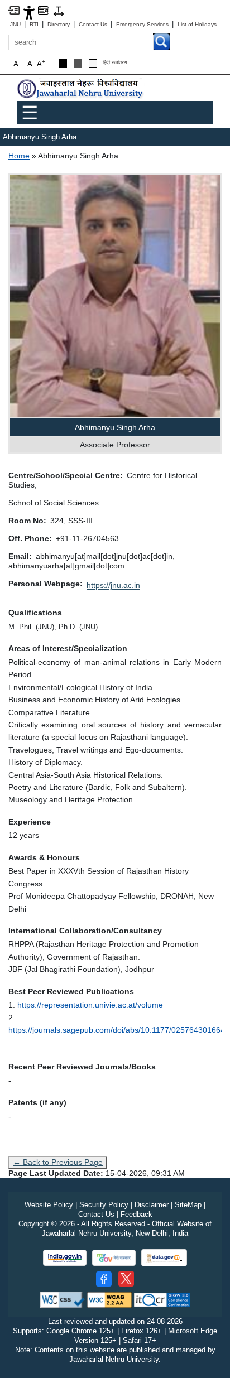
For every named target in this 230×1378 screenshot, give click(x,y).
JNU (16, 24)
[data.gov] (164, 1257)
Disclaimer (152, 1205)
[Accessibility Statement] (29, 12)
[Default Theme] (93, 63)
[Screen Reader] (43, 10)
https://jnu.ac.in (113, 585)
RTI (35, 24)
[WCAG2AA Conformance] (109, 1299)
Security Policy (103, 1205)
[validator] (62, 1299)
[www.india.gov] (65, 1258)
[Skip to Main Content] (14, 10)
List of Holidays (197, 24)
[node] (81, 89)
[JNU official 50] (126, 1279)
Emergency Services (143, 24)
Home (19, 155)
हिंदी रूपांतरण (115, 62)
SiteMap (188, 1205)
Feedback (136, 1214)
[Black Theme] (63, 63)
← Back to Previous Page (58, 1162)
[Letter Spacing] (58, 10)
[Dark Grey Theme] (78, 63)
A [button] (41, 63)
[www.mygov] (114, 1258)
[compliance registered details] (162, 1299)
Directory (59, 24)
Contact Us (94, 24)
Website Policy (49, 1205)
